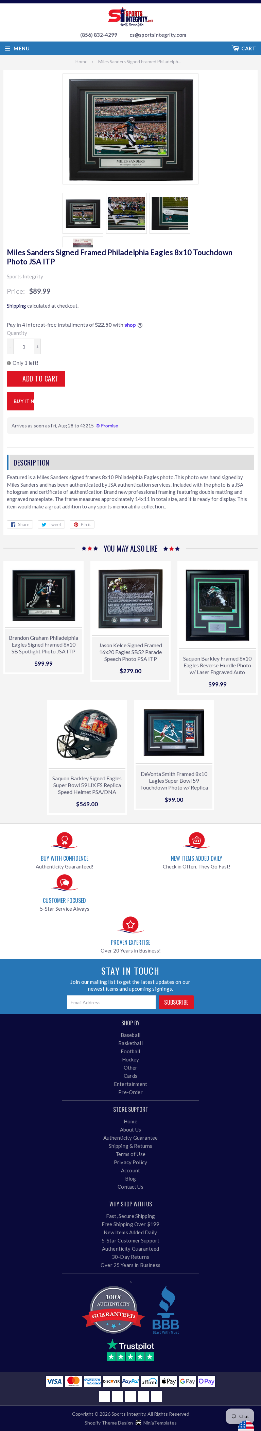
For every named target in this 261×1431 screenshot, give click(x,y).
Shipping (16, 306)
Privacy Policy (130, 1162)
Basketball (130, 1043)
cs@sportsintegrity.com (157, 35)
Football (130, 1051)
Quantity (17, 333)
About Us (130, 1129)
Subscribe (176, 1002)
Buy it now (24, 401)
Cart (248, 48)
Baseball (130, 1035)
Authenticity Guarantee (130, 1138)
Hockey (130, 1059)
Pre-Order (130, 1092)
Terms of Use (130, 1154)
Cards (130, 1076)
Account (130, 1170)
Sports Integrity (128, 1414)
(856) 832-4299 (98, 35)
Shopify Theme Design (109, 1423)
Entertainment (130, 1084)
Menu (22, 48)
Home (81, 61)
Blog (130, 1178)
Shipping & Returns (131, 1146)
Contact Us (130, 1187)
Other (131, 1067)
